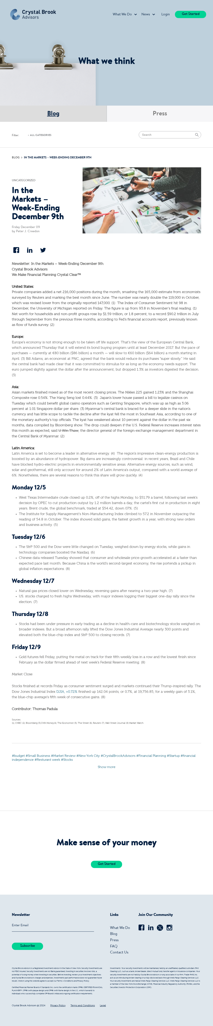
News (145, 14)
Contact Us (119, 952)
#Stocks (67, 760)
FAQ (114, 946)
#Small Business (38, 756)
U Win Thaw (68, 431)
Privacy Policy (58, 1005)
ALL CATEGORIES (40, 135)
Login (165, 14)
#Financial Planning (151, 756)
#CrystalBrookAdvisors (118, 756)
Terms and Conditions (83, 1005)
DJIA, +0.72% (66, 692)
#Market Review (63, 756)
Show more (106, 767)
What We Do (122, 14)
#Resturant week (47, 760)
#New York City (88, 756)
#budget (18, 756)
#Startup (173, 756)
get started (190, 14)
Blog (53, 114)
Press (160, 114)
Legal (103, 1005)
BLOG (16, 157)
